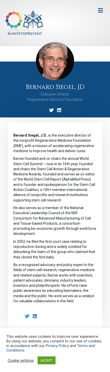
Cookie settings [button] (21, 360)
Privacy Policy (57, 345)
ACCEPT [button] (46, 360)
